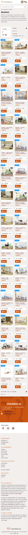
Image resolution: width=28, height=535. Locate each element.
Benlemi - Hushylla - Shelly (20, 379)
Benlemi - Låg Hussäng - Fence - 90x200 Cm (6, 153)
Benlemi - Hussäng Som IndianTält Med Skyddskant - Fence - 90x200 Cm (6, 379)
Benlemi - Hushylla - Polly (6, 353)
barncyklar (5, 495)
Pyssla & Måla (4, 454)
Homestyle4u (4, 463)
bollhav (3, 506)
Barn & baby (4, 452)
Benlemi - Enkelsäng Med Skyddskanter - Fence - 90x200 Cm (6, 53)
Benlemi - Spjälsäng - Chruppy (20, 278)
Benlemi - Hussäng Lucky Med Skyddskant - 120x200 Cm (6, 103)
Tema (2, 456)
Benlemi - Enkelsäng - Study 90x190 (20, 228)
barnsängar (19, 493)
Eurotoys (3, 465)
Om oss (3, 477)
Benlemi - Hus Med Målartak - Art (19, 128)
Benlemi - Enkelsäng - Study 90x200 (20, 353)
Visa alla (15, 33)
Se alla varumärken (5, 469)
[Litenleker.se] (3, 2)
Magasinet (3, 475)
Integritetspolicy (4, 442)
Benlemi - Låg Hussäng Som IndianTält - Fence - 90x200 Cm (6, 228)
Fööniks (3, 466)
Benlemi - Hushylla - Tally (6, 78)
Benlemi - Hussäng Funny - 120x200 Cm (20, 53)
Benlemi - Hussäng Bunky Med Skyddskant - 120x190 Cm (6, 178)
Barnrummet (4, 451)
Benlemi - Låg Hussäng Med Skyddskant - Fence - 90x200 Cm (6, 128)
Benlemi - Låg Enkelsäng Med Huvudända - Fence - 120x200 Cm (6, 328)
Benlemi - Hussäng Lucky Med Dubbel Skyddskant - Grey (19, 103)
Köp (4, 61)
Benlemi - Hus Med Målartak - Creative (5, 253)
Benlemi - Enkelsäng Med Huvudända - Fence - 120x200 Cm (20, 78)
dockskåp (10, 504)
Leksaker (3, 449)
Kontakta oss (4, 440)
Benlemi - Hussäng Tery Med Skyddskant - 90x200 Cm (21, 178)
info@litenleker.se (8, 412)
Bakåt (15, 31)
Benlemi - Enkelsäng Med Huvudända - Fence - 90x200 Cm (6, 203)
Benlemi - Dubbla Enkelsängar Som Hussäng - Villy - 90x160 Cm (20, 253)
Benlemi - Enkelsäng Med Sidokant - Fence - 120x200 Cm (20, 328)
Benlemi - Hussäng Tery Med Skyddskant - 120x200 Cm (7, 303)
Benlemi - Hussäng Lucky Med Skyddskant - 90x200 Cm (20, 303)
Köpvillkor (3, 444)
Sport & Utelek (4, 457)
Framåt (15, 28)
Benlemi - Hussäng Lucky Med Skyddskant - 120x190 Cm (20, 153)
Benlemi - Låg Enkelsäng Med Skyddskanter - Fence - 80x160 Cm (6, 278)
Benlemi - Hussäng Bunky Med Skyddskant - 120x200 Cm (20, 203)
